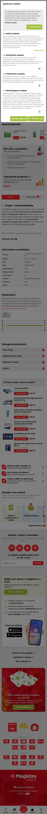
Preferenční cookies (15, 74)
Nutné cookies (13, 34)
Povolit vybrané (19, 119)
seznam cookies (11, 22)
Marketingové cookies (16, 91)
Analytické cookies (15, 55)
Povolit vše (35, 27)
